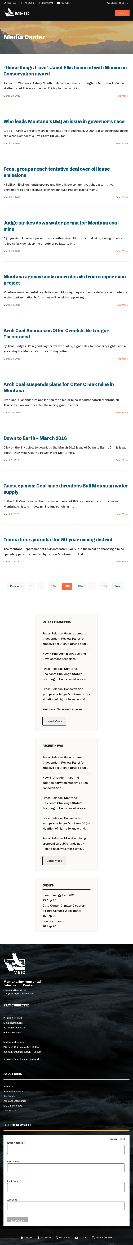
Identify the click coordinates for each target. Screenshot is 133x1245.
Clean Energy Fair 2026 (59, 895)
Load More (54, 721)
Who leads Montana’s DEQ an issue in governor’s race (64, 121)
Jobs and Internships (14, 1101)
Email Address (16, 1142)
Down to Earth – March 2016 (35, 438)
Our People (9, 1096)
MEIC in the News (12, 1105)
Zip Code (12, 1199)
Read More (122, 96)
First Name (13, 1161)
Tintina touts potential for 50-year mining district (57, 540)
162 (104, 586)
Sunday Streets (53, 921)
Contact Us (9, 1110)
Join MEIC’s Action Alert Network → (22, 1059)
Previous (16, 586)
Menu (122, 13)
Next (118, 586)
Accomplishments (13, 1091)
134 (80, 586)
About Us (8, 1086)
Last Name (14, 1181)
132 (53, 586)
